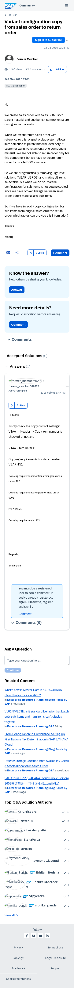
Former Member (27, 59)
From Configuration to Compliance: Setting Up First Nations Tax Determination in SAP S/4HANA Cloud (36, 739)
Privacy (18, 947)
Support (55, 968)
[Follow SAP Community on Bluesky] (33, 935)
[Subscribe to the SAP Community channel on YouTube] (40, 935)
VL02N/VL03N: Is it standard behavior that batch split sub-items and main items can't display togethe (37, 717)
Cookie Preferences (18, 978)
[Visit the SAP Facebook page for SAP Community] (26, 935)
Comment (60, 253)
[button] (51, 69)
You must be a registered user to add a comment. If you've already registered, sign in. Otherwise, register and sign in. (36, 597)
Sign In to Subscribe (48, 39)
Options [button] (66, 40)
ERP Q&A (12, 15)
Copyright (18, 957)
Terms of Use (55, 947)
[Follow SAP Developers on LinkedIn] (47, 935)
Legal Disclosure (55, 957)
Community (27, 5)
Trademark (18, 968)
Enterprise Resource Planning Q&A (30, 726)
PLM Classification (15, 85)
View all (10, 915)
